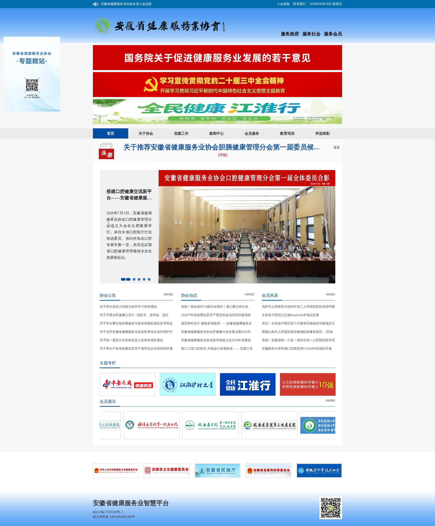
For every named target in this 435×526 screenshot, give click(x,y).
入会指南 (283, 4)
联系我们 (299, 4)
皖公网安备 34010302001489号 (114, 517)
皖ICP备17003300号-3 (108, 512)
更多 (337, 147)
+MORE (168, 294)
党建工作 (181, 133)
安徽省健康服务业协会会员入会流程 (126, 4)
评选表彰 (322, 133)
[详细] (222, 155)
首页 (110, 133)
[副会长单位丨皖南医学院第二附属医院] (252, 425)
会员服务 (252, 133)
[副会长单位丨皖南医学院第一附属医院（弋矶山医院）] (193, 425)
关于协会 (146, 133)
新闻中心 (216, 133)
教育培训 (287, 133)
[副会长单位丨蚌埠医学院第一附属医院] (134, 425)
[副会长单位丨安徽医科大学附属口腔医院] (311, 425)
